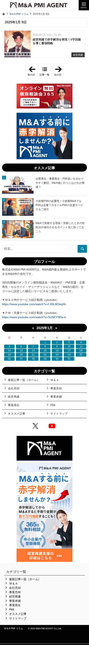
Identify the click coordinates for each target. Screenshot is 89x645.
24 (69, 354)
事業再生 (13, 405)
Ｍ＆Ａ (54, 380)
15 (45, 350)
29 (45, 358)
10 (69, 346)
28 (33, 358)
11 (81, 346)
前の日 (32, 71)
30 (57, 358)
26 (9, 358)
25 (80, 354)
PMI (52, 405)
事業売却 (56, 388)
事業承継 (56, 396)
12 (9, 350)
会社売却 (13, 388)
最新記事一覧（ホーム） (24, 380)
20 (21, 354)
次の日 (58, 71)
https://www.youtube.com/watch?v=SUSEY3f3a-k (34, 317)
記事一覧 (44, 74)
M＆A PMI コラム (13, 628)
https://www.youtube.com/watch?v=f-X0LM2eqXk (34, 304)
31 (69, 358)
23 (57, 354)
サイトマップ (59, 413)
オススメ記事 (16, 413)
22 (45, 354)
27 (21, 358)
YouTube (53, 426)
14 (33, 350)
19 (9, 354)
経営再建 (78, 54)
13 (21, 350)
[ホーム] (3, 14)
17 (69, 350)
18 (80, 350)
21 (33, 354)
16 (57, 350)
